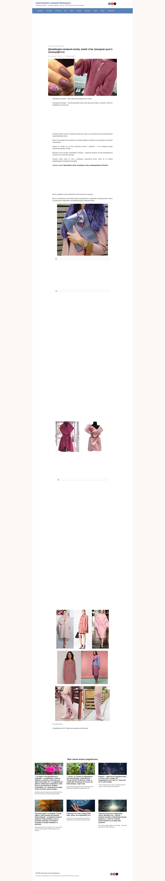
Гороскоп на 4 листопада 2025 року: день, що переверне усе (79, 814)
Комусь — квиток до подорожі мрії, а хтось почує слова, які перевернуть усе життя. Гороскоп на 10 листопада (112, 779)
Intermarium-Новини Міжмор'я (53, 3)
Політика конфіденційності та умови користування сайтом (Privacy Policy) (57, 876)
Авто (71, 11)
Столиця (58, 11)
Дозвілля (73, 56)
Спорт (102, 11)
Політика (49, 11)
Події (95, 11)
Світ (65, 11)
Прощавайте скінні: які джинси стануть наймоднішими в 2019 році (85, 165)
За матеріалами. (57, 724)
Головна (40, 11)
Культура (87, 11)
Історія (79, 11)
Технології (111, 11)
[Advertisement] (82, 28)
